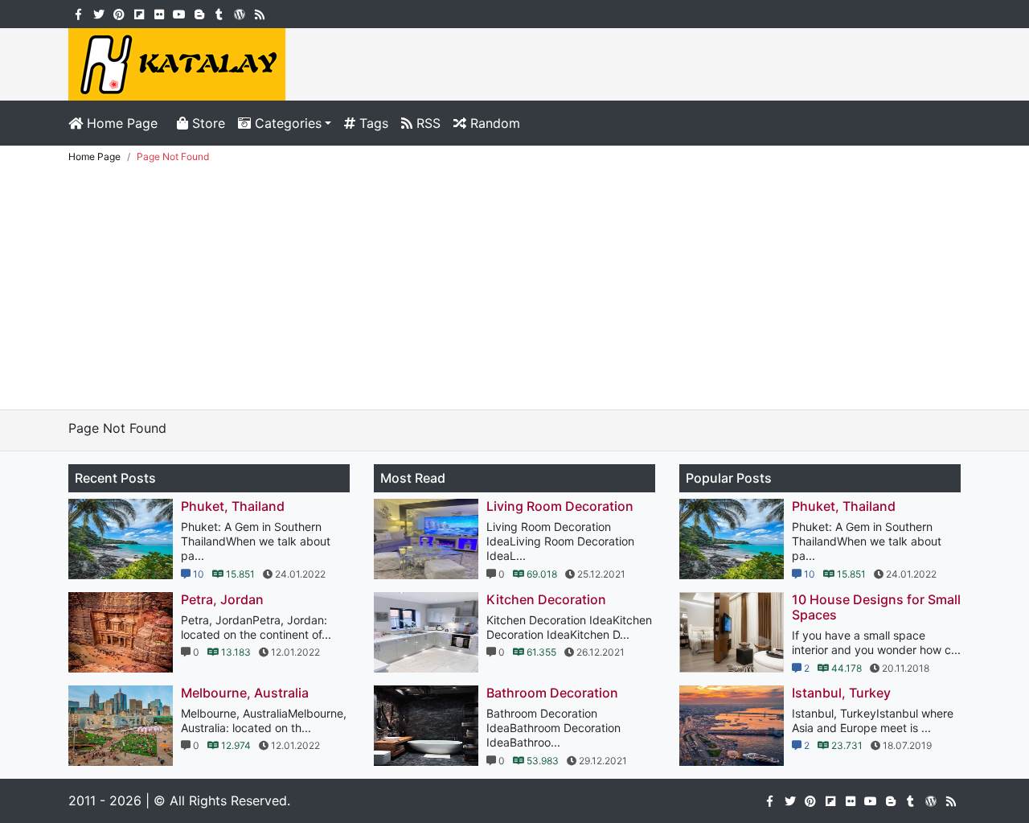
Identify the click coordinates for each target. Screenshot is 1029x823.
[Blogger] (199, 13)
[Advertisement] (514, 288)
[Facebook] (78, 13)
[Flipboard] (139, 13)
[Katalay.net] (176, 63)
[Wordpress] (239, 13)
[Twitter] (98, 13)
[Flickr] (159, 13)
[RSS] (259, 13)
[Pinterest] (119, 13)
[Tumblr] (219, 13)
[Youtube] (179, 13)
